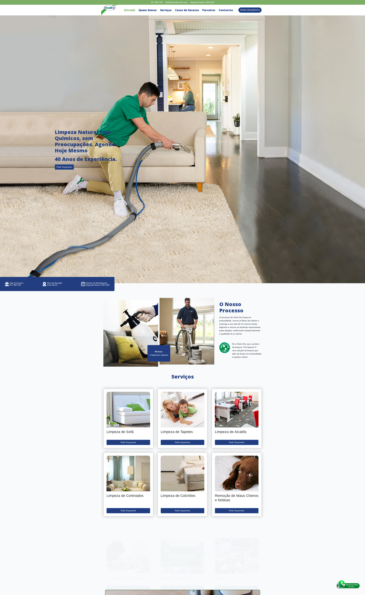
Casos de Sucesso (187, 10)
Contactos (226, 10)
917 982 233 (156, 2)
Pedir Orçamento (250, 10)
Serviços (166, 10)
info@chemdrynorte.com (176, 2)
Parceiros (208, 10)
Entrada (129, 10)
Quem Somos (148, 10)
